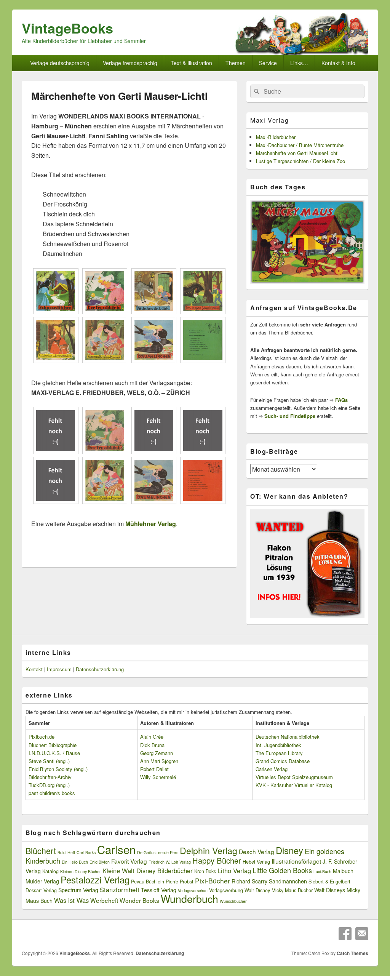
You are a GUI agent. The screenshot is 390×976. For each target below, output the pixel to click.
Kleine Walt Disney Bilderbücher (147, 870)
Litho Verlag (234, 870)
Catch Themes (352, 953)
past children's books (52, 793)
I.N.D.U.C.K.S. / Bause (54, 753)
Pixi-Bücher (212, 880)
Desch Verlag (256, 851)
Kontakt (34, 669)
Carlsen (116, 849)
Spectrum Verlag (78, 890)
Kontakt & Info (338, 63)
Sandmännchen (288, 881)
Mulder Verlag (42, 881)
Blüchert (41, 850)
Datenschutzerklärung (100, 669)
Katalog (50, 871)
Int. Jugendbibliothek (278, 745)
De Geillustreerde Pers (157, 852)
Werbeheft (104, 900)
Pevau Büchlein (147, 881)
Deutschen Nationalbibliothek (288, 736)
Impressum (59, 669)
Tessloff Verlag (158, 890)
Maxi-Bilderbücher (276, 137)
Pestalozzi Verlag (95, 879)
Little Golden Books (282, 870)
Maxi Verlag (269, 120)
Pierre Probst (179, 881)
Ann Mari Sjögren (159, 761)
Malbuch (343, 871)
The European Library (279, 753)
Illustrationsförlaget (296, 861)
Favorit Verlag (129, 861)
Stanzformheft (119, 889)
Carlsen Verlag (272, 769)
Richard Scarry (249, 881)
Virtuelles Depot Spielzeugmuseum (294, 777)
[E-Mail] (361, 933)
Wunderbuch (189, 898)
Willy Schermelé (158, 777)
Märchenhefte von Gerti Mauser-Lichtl (297, 153)
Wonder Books (139, 900)
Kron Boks (205, 871)
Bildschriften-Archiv (50, 777)
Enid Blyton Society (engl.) (58, 769)
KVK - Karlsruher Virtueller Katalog (294, 785)
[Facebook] (345, 933)
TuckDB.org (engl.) (49, 785)
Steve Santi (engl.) (49, 761)
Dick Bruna (152, 745)
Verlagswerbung (226, 890)
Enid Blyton (100, 862)
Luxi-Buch (322, 871)
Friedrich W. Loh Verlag (170, 862)
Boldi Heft (66, 852)
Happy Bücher (216, 860)
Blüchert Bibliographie (53, 745)
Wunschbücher (233, 901)
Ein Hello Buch (75, 862)
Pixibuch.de (41, 736)
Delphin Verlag (208, 850)
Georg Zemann (156, 753)
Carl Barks (86, 852)
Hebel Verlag (256, 861)
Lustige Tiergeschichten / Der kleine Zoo (300, 161)
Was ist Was (71, 900)
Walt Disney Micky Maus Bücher (279, 890)
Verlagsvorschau (193, 890)
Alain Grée (151, 736)
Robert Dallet (154, 769)
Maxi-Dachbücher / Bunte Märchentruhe (300, 145)
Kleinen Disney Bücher (80, 871)
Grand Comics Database (283, 761)
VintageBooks (67, 28)
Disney (289, 850)
